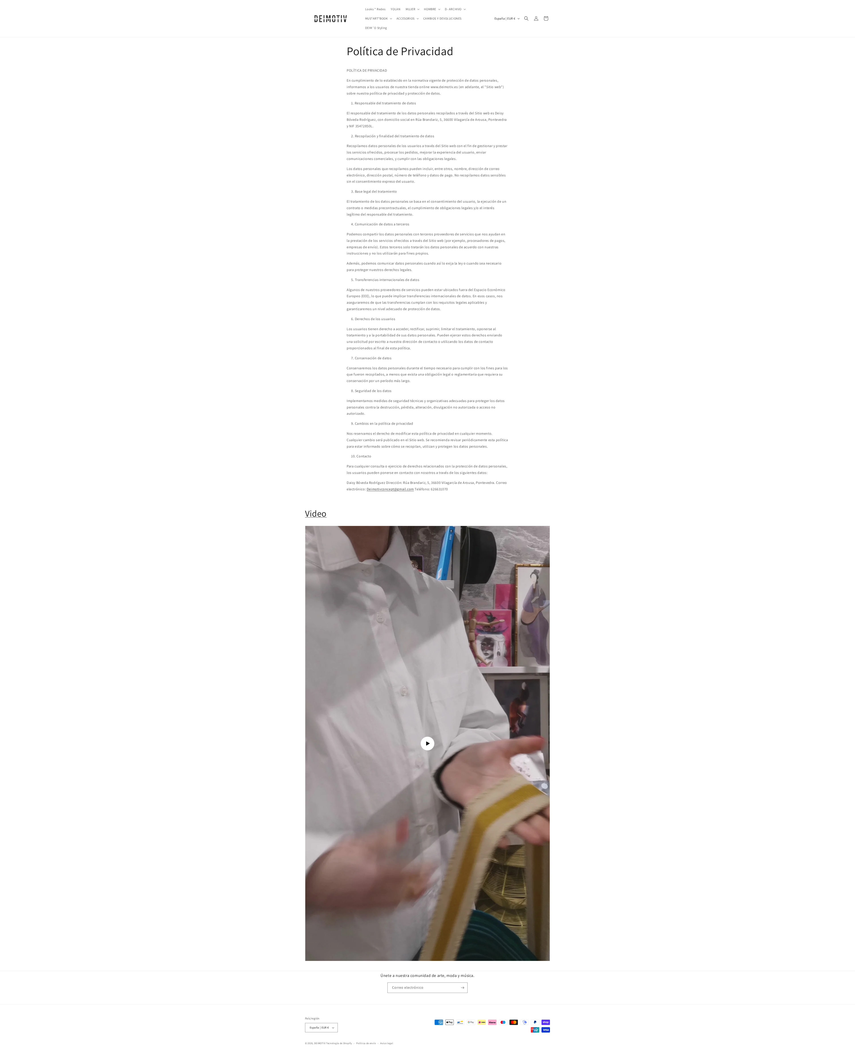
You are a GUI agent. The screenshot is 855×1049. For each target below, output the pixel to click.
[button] (412, 9)
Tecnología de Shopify (339, 1043)
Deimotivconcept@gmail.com (390, 489)
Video (316, 513)
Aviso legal (386, 1043)
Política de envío (366, 1043)
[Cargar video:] (427, 743)
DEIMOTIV (320, 1043)
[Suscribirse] (462, 987)
